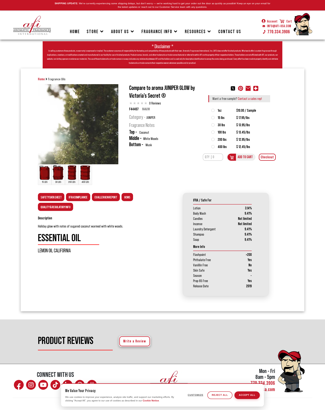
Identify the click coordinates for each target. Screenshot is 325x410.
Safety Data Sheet (51, 197)
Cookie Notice (151, 400)
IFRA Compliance (78, 197)
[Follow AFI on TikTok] (55, 385)
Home (41, 79)
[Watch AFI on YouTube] (43, 385)
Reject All (220, 395)
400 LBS (85, 182)
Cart (289, 21)
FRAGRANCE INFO (157, 31)
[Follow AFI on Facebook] (19, 385)
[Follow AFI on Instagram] (31, 385)
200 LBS (71, 182)
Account (272, 21)
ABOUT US (120, 31)
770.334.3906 (278, 31)
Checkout (267, 157)
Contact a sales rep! (250, 99)
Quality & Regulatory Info (55, 207)
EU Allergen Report (106, 197)
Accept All (247, 395)
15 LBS (45, 182)
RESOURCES (195, 31)
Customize (195, 395)
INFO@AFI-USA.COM (279, 26)
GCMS (127, 197)
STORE (93, 31)
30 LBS (58, 182)
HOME (75, 31)
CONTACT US (229, 31)
